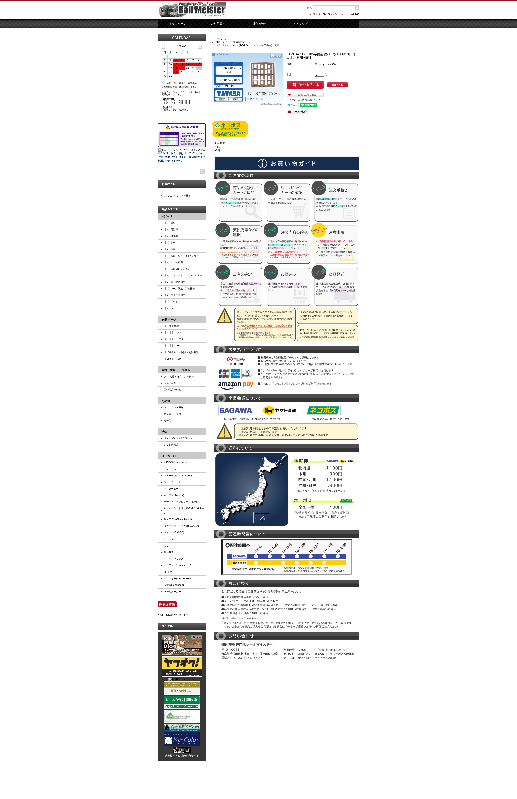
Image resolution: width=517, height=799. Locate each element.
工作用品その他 (172, 389)
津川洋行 (169, 572)
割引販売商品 (171, 444)
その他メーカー (172, 591)
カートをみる (352, 14)
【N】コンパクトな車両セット (180, 438)
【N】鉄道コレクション (177, 268)
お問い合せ (258, 23)
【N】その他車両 (173, 262)
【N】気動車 (171, 229)
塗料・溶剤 (170, 383)
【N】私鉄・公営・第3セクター (181, 255)
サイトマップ (298, 23)
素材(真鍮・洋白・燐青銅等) (179, 376)
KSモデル (169, 539)
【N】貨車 (169, 249)
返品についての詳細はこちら (305, 100)
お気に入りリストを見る (177, 195)
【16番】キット (172, 332)
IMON (167, 545)
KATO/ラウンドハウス (176, 462)
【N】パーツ (222, 42)
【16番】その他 (172, 358)
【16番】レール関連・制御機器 (181, 352)
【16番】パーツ (172, 345)
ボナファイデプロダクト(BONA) (181, 501)
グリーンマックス (173, 558)
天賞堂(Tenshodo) (174, 585)
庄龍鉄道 (169, 552)
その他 (167, 420)
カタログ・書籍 (172, 413)
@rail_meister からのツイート (174, 614)
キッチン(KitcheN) (174, 495)
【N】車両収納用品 (174, 282)
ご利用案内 (218, 23)
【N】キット (171, 301)
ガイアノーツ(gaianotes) (177, 565)
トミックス (170, 468)
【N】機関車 (171, 236)
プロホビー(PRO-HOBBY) (178, 578)
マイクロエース (172, 482)
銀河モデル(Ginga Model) (178, 519)
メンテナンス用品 (173, 407)
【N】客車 (169, 242)
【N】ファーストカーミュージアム (183, 275)
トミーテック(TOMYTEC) (178, 475)
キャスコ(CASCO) (174, 532)
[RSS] (167, 605)
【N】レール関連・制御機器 (179, 288)
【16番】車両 (171, 326)
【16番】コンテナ (174, 339)
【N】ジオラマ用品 (174, 295)
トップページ (177, 23)
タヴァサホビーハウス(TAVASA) (232, 45)
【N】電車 (169, 222)
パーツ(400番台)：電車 (266, 45)
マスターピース (172, 488)
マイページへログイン (325, 14)
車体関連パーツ (241, 42)
